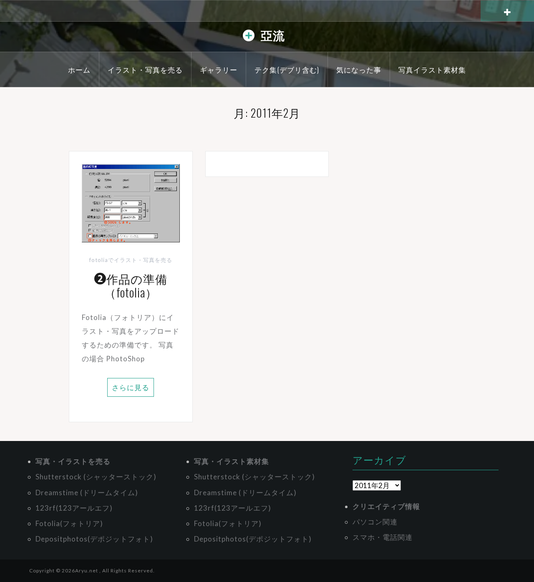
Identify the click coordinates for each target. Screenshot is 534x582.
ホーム (79, 69)
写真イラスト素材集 (432, 69)
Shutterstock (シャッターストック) (95, 476)
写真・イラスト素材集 (231, 461)
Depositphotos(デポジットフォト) (94, 538)
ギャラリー (218, 69)
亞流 (273, 34)
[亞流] (248, 37)
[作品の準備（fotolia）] (131, 202)
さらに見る (130, 387)
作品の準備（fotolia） (135, 285)
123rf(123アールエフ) (74, 508)
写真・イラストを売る (73, 461)
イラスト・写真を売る (145, 69)
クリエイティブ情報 (386, 506)
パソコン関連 (375, 521)
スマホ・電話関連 (383, 537)
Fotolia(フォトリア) (69, 523)
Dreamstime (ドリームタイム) (86, 492)
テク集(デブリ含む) (286, 69)
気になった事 (358, 69)
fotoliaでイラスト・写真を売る (130, 260)
